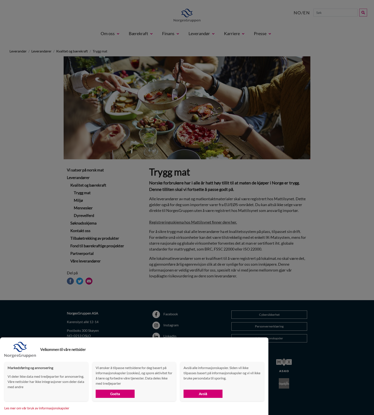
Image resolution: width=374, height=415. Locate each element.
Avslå (203, 394)
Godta (115, 394)
